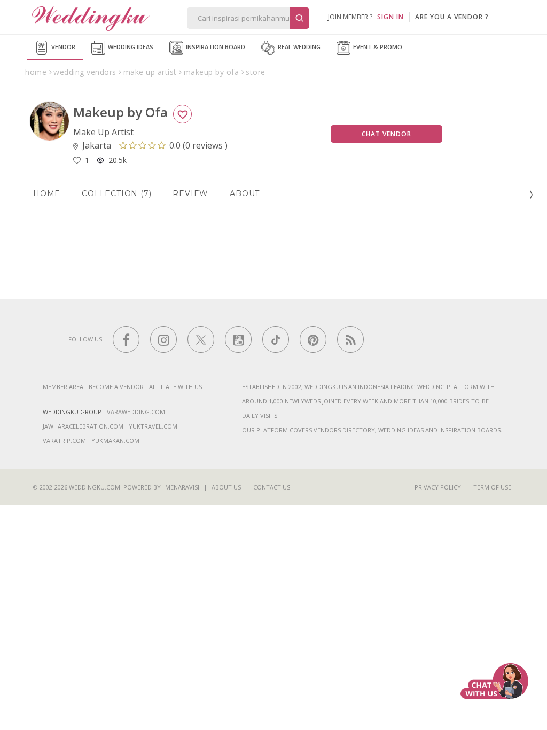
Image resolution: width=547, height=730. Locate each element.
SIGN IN (390, 16)
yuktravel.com (153, 426)
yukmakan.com (115, 441)
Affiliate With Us (175, 387)
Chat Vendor (386, 133)
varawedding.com (136, 412)
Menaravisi (182, 487)
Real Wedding (298, 47)
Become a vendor (116, 387)
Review (190, 193)
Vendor (62, 47)
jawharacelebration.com (83, 426)
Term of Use (492, 487)
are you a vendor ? (452, 16)
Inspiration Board (214, 47)
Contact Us (271, 487)
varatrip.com (64, 441)
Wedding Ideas (129, 47)
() (198, 145)
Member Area (63, 387)
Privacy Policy (438, 487)
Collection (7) (116, 193)
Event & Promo (376, 47)
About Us (226, 487)
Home (46, 193)
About (245, 193)
